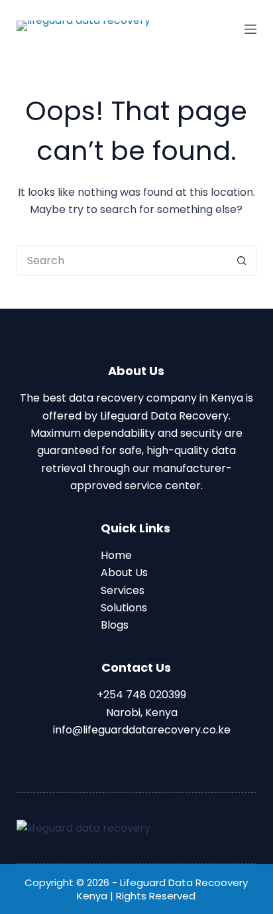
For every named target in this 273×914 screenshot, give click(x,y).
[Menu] (250, 29)
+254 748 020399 (140, 694)
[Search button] (241, 260)
